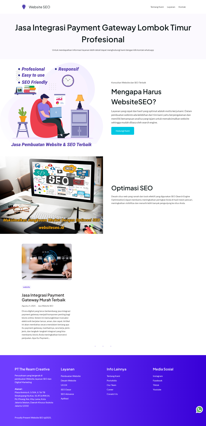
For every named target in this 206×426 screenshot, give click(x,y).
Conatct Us (112, 394)
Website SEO (39, 7)
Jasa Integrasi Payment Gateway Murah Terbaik (43, 297)
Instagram (158, 376)
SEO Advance (67, 394)
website (26, 287)
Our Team (111, 385)
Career (110, 389)
